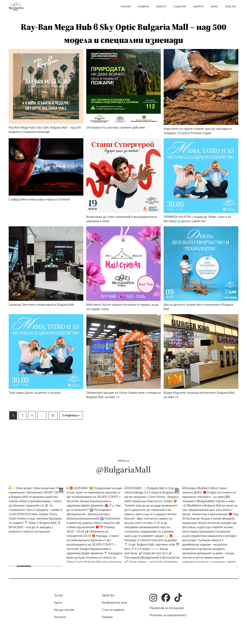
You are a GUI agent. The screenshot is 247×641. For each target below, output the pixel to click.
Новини (143, 6)
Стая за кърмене (113, 609)
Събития (179, 6)
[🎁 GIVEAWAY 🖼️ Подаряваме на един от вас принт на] (95, 524)
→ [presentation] (236, 566)
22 (53, 415)
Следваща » (71, 415)
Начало (126, 6)
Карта (58, 602)
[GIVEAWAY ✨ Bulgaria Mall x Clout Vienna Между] (152, 524)
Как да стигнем (64, 609)
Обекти (161, 6)
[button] (12, 566)
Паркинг (107, 617)
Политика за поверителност (168, 615)
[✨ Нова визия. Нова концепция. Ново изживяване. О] (37, 524)
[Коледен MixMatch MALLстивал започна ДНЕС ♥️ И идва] (210, 524)
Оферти (198, 6)
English (230, 6)
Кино (214, 6)
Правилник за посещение (167, 608)
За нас (58, 595)
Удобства (108, 595)
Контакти (60, 617)
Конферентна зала (114, 602)
